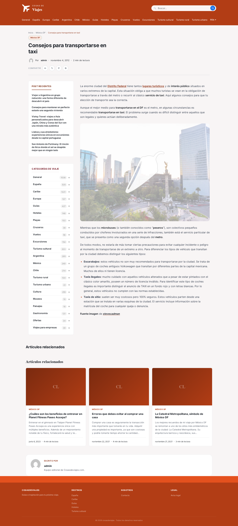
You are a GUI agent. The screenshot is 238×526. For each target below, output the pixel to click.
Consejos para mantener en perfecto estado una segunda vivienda (51, 109)
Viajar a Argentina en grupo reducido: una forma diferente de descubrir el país (49, 98)
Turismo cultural (165, 19)
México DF (40, 32)
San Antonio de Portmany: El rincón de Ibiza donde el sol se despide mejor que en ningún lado (50, 147)
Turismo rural (182, 19)
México (86, 19)
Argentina (67, 19)
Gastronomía (40, 313)
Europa (46, 19)
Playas (115, 19)
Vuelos (136, 19)
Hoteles (105, 19)
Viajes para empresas (45, 327)
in (45, 68)
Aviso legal (176, 495)
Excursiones (148, 19)
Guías (95, 19)
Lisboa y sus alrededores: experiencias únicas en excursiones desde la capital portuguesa (50, 135)
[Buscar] (212, 8)
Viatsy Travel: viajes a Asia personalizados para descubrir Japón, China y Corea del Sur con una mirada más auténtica (49, 121)
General (26, 19)
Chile (77, 19)
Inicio (30, 32)
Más (213, 19)
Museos (37, 298)
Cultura (37, 291)
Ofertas (37, 320)
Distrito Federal (117, 86)
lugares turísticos (153, 86)
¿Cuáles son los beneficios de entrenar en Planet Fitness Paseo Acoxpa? (55, 415)
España (36, 19)
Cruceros (125, 19)
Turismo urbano (199, 19)
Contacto (125, 495)
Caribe (55, 19)
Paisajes (37, 306)
